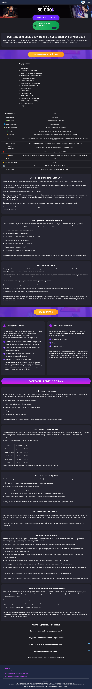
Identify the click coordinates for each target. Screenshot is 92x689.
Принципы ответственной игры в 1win (15, 676)
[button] (89, 681)
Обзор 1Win (24, 68)
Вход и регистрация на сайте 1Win (31, 73)
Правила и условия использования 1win (16, 673)
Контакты (7, 668)
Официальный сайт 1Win (29, 70)
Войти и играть (46, 17)
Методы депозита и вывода (29, 100)
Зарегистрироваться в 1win (46, 381)
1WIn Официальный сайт (46, 54)
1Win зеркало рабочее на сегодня (31, 75)
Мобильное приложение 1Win (30, 98)
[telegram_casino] (83, 2)
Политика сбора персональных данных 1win (17, 671)
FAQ (22, 105)
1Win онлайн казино (27, 95)
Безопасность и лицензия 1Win (30, 83)
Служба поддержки (27, 103)
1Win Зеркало (46, 312)
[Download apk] (46, 25)
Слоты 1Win (25, 90)
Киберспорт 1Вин (26, 93)
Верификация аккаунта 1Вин (30, 85)
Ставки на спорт (26, 88)
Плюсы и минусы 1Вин (28, 78)
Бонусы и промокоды (27, 80)
